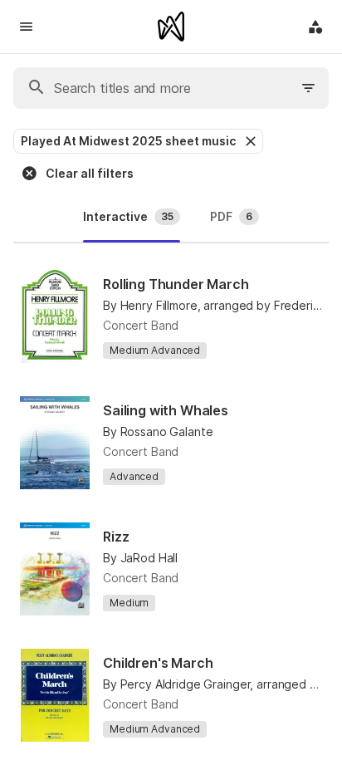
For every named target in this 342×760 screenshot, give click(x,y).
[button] (249, 141)
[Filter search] (309, 88)
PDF (231, 216)
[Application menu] (315, 26)
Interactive (128, 216)
